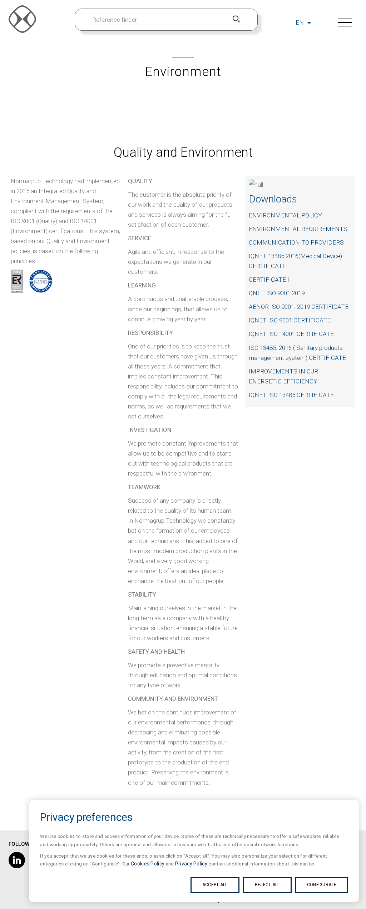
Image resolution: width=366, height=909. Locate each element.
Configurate (321, 884)
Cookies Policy (147, 864)
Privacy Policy (191, 864)
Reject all (267, 884)
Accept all (215, 884)
